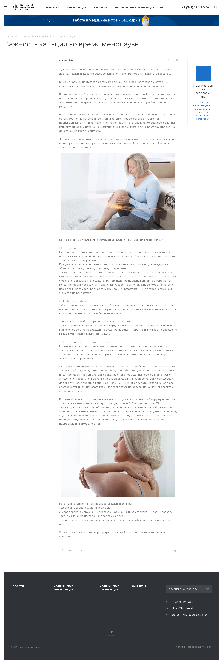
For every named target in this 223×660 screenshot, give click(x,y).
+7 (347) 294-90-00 (195, 7)
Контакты (138, 586)
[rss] (169, 60)
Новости (17, 586)
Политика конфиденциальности (194, 647)
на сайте (126, 419)
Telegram (111, 632)
